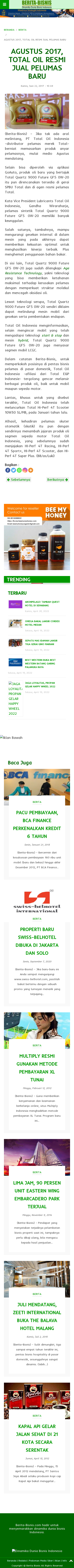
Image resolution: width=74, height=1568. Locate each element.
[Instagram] (24, 470)
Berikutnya (56, 479)
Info (65, 1560)
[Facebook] (7, 470)
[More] (30, 470)
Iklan (57, 1560)
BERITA (22, 29)
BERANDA (9, 29)
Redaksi (23, 1560)
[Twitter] (13, 470)
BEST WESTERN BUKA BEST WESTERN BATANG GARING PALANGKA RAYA (40, 663)
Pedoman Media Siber (41, 1560)
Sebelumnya (20, 479)
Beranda (11, 1560)
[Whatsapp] (19, 470)
